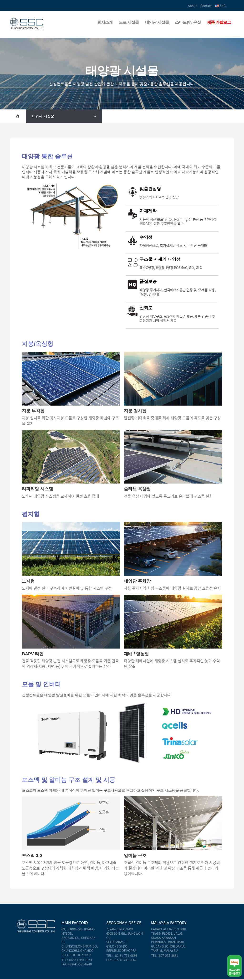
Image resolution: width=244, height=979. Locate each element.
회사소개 (105, 22)
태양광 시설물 (157, 22)
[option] (71, 216)
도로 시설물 (129, 22)
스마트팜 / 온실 (188, 22)
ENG (222, 5)
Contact (206, 5)
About (192, 5)
